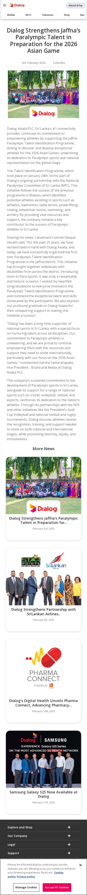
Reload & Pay (75, 5)
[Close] (80, 865)
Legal (11, 844)
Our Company (17, 836)
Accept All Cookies (57, 887)
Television (47, 15)
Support (13, 853)
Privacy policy (26, 876)
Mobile (11, 15)
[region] (43, 877)
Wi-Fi (28, 15)
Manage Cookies (26, 887)
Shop (67, 15)
